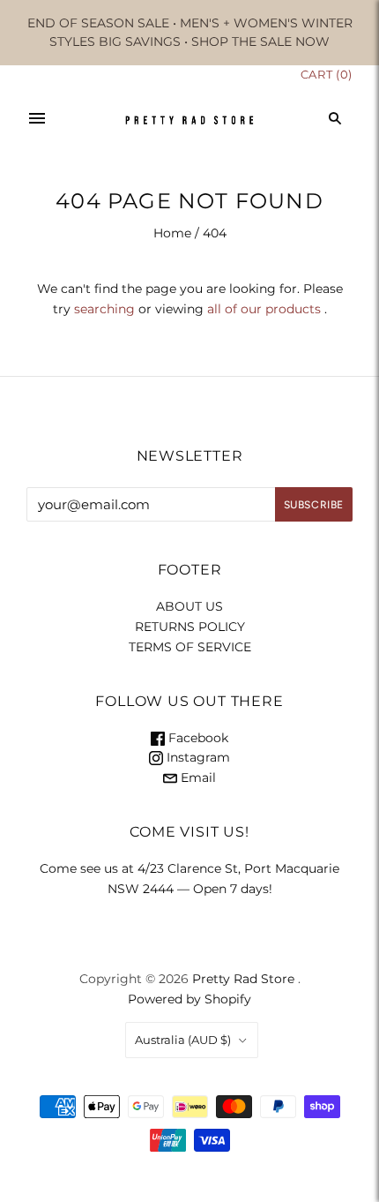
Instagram (196, 757)
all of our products (264, 309)
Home (172, 233)
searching (104, 309)
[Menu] (37, 118)
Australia (183, 1040)
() (327, 74)
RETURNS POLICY (190, 627)
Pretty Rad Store (243, 979)
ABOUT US (189, 606)
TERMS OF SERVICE (190, 647)
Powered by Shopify (189, 999)
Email (196, 777)
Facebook (196, 738)
